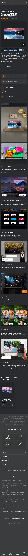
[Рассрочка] (8, 443)
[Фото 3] (16, 50)
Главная (3, 11)
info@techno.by (5, 508)
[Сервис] (20, 443)
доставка (20, 438)
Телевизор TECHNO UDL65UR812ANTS (7, 400)
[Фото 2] (11, 50)
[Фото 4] (20, 50)
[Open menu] (3, 554)
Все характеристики (6, 63)
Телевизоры (11, 11)
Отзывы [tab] (23, 104)
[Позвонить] (26, 2)
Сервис (20, 445)
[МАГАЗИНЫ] (8, 436)
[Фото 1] (6, 50)
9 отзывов (14, 18)
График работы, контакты (7, 504)
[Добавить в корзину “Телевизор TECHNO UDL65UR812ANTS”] (11, 405)
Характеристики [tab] (14, 104)
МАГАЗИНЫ (7, 438)
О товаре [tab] (5, 104)
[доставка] (20, 436)
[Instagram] (14, 476)
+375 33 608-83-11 (14, 430)
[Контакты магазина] (6, 2)
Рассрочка (7, 445)
